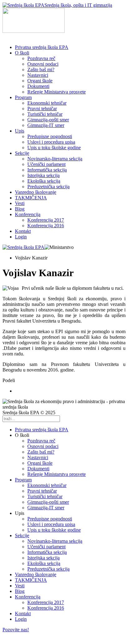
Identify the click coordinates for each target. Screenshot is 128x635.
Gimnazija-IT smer (45, 125)
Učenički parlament (46, 164)
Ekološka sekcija (43, 181)
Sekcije (22, 153)
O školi (22, 52)
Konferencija (27, 214)
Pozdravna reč (41, 58)
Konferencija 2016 (45, 225)
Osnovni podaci (42, 64)
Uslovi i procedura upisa (51, 142)
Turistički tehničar (44, 114)
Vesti (20, 203)
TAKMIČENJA (31, 197)
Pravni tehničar (42, 108)
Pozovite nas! (15, 629)
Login (21, 236)
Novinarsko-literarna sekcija (54, 158)
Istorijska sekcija (43, 175)
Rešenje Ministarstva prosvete (56, 91)
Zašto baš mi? (40, 69)
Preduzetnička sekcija (48, 186)
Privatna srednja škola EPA (41, 47)
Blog (20, 208)
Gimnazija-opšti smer (48, 119)
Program (23, 97)
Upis (19, 130)
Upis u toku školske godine (54, 147)
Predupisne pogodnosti (49, 136)
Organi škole (40, 80)
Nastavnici (37, 75)
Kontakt (23, 231)
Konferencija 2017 (45, 220)
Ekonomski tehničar (46, 103)
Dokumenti (38, 86)
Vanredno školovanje (35, 192)
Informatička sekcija (47, 169)
